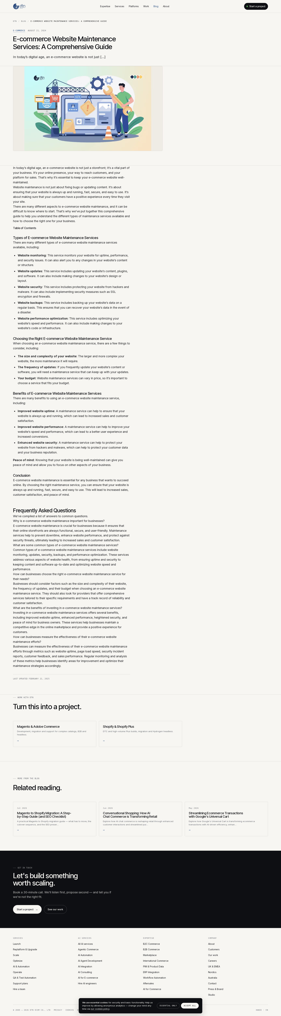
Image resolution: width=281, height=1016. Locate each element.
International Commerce (155, 960)
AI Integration (85, 966)
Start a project (257, 6)
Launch (17, 943)
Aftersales (148, 983)
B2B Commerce (151, 949)
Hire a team (19, 989)
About (166, 6)
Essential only (168, 1006)
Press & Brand (215, 989)
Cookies (70, 1010)
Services (119, 6)
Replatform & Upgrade (25, 949)
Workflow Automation (154, 977)
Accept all (190, 1006)
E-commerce (19, 30)
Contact (212, 983)
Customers (214, 949)
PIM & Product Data (153, 966)
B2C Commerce (151, 943)
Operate (17, 972)
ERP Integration (151, 972)
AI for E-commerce (88, 977)
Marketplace (150, 955)
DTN (15, 21)
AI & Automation (21, 966)
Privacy (58, 1010)
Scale (16, 955)
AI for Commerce (152, 989)
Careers (212, 960)
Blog (156, 6)
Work (146, 6)
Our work (213, 955)
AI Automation (85, 955)
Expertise (105, 6)
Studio (211, 994)
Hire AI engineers (87, 983)
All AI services (85, 943)
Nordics (212, 972)
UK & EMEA (214, 966)
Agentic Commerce (88, 949)
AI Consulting (85, 972)
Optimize (17, 960)
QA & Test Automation (24, 977)
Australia (212, 977)
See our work (55, 909)
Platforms (134, 6)
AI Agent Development (90, 960)
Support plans (20, 983)
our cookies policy (100, 1009)
